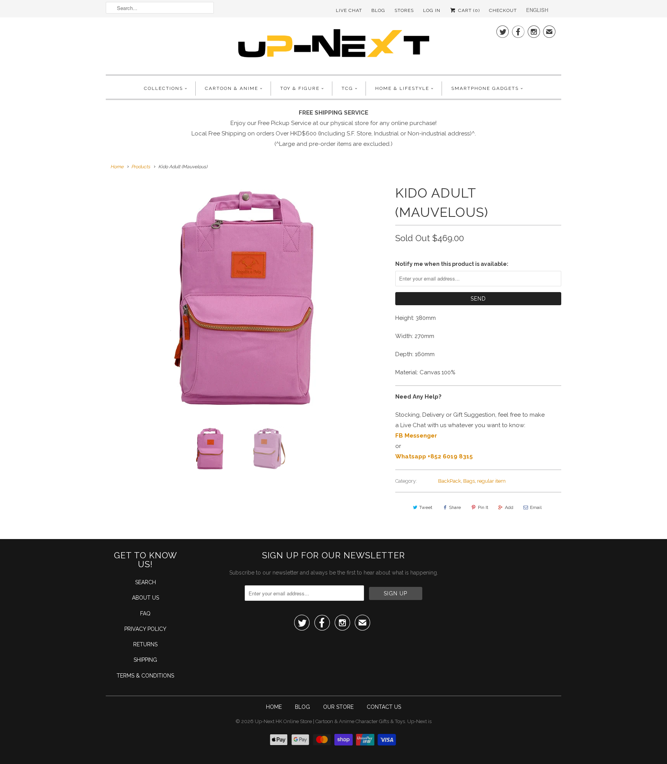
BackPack (449, 481)
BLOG (302, 707)
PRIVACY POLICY (145, 629)
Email (536, 507)
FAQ (145, 613)
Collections (163, 88)
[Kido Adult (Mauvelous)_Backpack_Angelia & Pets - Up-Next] (247, 299)
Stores (404, 10)
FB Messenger (416, 435)
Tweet (425, 507)
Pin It (483, 507)
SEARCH (145, 582)
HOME (274, 707)
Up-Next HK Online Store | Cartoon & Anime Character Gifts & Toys (330, 721)
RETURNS (145, 644)
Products (140, 166)
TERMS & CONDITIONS (145, 676)
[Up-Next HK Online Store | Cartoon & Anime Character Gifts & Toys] (333, 45)
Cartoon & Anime (231, 88)
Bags (469, 481)
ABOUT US (145, 598)
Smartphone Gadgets (485, 88)
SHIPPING (145, 660)
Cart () (468, 10)
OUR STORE (338, 707)
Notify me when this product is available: (451, 264)
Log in (431, 10)
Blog (378, 10)
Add (509, 507)
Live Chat (349, 10)
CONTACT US (384, 707)
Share (455, 507)
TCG (347, 88)
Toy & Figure (300, 88)
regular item (491, 481)
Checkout (503, 10)
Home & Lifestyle (402, 88)
